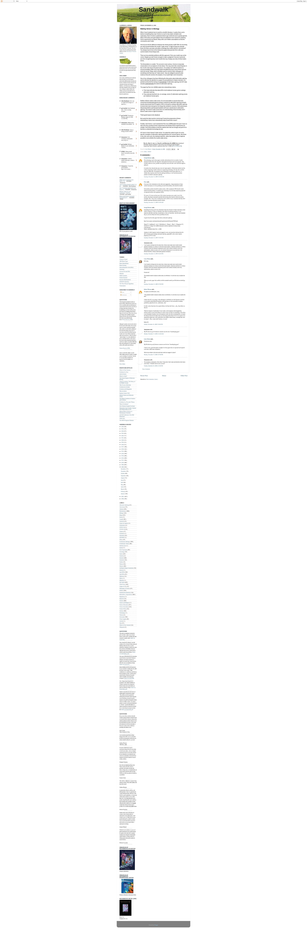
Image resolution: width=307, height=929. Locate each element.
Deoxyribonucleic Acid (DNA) (126, 267)
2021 (122, 438)
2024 (122, 431)
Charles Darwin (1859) (125, 348)
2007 (122, 496)
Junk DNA (122, 572)
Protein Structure (123, 277)
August (122, 478)
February (123, 491)
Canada (121, 519)
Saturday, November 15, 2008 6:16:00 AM (153, 202)
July (122, 480)
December (123, 469)
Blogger (156, 925)
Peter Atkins (122, 364)
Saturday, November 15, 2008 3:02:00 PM (153, 253)
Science (149, 151)
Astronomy (122, 507)
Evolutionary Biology (125, 541)
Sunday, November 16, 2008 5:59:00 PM (153, 324)
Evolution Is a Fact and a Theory (127, 402)
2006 (122, 498)
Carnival (122, 521)
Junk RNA (122, 574)
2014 (122, 453)
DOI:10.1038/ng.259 (176, 146)
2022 (122, 435)
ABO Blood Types (124, 261)
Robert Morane (148, 289)
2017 (122, 446)
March (122, 489)
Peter (145, 182)
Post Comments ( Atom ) (152, 379)
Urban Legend (123, 619)
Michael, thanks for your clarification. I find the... (125, 192)
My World (122, 582)
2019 (122, 442)
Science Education (124, 604)
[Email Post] (178, 149)
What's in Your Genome (125, 370)
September (123, 475)
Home (164, 376)
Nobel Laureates (123, 275)
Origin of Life (123, 586)
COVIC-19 (122, 527)
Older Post (184, 376)
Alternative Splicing (124, 505)
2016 (122, 449)
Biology (121, 513)
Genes (145, 151)
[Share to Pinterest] (174, 149)
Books (121, 517)
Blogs (121, 515)
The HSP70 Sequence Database (127, 420)
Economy (122, 533)
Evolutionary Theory (124, 543)
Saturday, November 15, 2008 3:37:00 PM (153, 284)
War (121, 623)
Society (121, 610)
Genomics (122, 560)
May (122, 484)
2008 (122, 467)
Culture (121, 531)
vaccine (121, 621)
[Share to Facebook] (172, 149)
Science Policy (123, 608)
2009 (122, 464)
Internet (121, 570)
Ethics (121, 539)
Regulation (122, 596)
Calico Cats (122, 418)
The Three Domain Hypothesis (126, 283)
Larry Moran (148, 149)
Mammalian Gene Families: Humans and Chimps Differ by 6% (128, 408)
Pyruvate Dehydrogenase (125, 279)
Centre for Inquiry (124, 523)
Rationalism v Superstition (126, 594)
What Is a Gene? (123, 376)
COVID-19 (122, 529)
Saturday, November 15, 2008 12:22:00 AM (154, 176)
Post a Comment (146, 369)
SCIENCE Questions (124, 281)
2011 (122, 460)
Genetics (122, 555)
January (123, 493)
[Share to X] (171, 149)
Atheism (122, 509)
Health (121, 562)
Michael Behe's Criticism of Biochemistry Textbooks (126, 412)
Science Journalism (124, 606)
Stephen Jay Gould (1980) (129, 678)
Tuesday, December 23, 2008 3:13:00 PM (153, 365)
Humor (121, 566)
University (122, 617)
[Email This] (167, 149)
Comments (124, 295)
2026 (122, 426)
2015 (122, 451)
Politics (121, 590)
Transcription (123, 285)
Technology (122, 612)
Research (122, 598)
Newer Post (144, 376)
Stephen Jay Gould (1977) (124, 664)
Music (121, 578)
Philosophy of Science (125, 588)
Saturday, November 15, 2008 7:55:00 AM (153, 237)
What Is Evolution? (124, 404)
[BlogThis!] (169, 149)
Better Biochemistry (124, 263)
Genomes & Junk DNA (125, 271)
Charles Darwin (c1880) (127, 319)
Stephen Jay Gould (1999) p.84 (127, 709)
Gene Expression (123, 549)
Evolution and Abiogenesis (126, 389)
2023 (122, 433)
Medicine (122, 576)
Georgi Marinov (148, 158)
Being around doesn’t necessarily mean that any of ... (127, 197)
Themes (121, 615)
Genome (122, 558)
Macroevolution (123, 391)
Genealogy (122, 269)
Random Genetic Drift (125, 393)
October (123, 473)
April (122, 487)
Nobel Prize (122, 584)
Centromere (122, 525)
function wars (123, 545)
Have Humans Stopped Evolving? (127, 406)
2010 (122, 462)
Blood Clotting (123, 265)
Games (121, 547)
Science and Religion (124, 602)
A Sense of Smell (123, 259)
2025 (122, 428)
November (123, 471)
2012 (122, 458)
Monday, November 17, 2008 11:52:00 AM (153, 333)
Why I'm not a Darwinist (125, 385)
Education (122, 535)
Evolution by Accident (125, 387)
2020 (122, 440)
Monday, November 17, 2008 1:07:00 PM (153, 354)
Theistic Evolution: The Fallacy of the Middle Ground (127, 382)
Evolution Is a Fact (124, 372)
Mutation (122, 273)
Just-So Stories (123, 374)
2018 (122, 444)
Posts (122, 292)
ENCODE (122, 537)
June (122, 482)
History (121, 564)
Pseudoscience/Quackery (125, 592)
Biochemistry (123, 511)
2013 (122, 455)
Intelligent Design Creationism (127, 568)
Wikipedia (122, 627)
